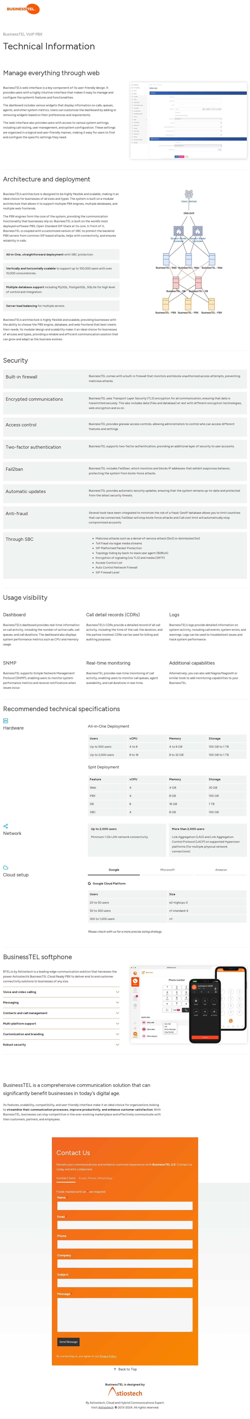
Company (64, 1255)
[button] (125, 1369)
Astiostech (105, 1407)
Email (62, 1217)
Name (62, 1197)
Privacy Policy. (108, 1356)
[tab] (114, 870)
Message (64, 1294)
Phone (61, 1236)
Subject (62, 1274)
